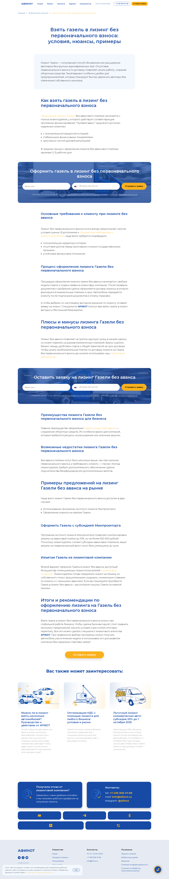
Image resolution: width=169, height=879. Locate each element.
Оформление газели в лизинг (58, 116)
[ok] (23, 857)
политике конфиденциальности (123, 194)
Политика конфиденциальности (134, 865)
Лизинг (50, 4)
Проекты (61, 4)
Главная (21, 13)
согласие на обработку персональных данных (79, 194)
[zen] (26, 857)
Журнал (72, 4)
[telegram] (19, 857)
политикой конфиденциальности (40, 872)
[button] (139, 4)
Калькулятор (85, 4)
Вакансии (125, 861)
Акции (40, 4)
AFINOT (83, 306)
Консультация (58, 861)
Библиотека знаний (38, 13)
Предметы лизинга (60, 857)
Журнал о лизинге (128, 854)
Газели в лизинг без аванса (100, 428)
